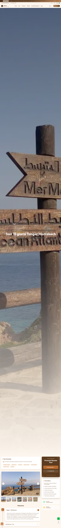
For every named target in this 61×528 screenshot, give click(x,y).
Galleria (28, 5)
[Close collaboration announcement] (59, 1)
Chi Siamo (23, 5)
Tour (19, 5)
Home (16, 5)
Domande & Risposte (35, 5)
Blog (42, 5)
